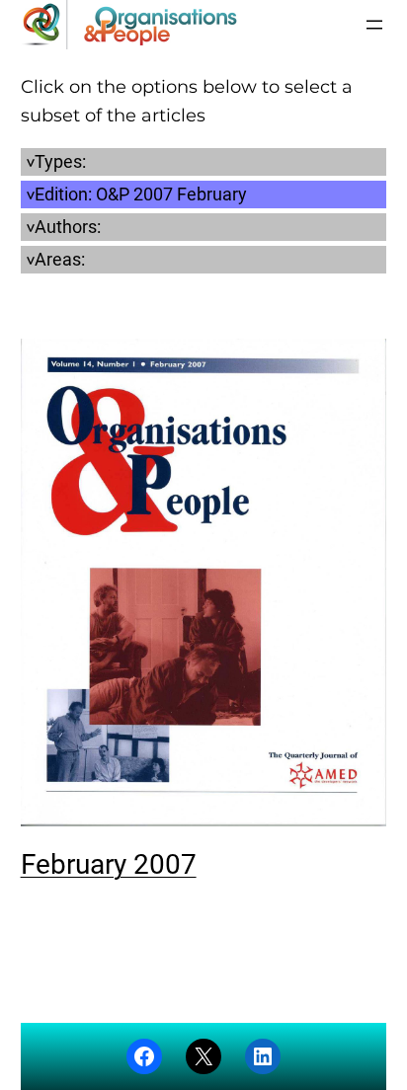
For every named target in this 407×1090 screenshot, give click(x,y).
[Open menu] (374, 25)
